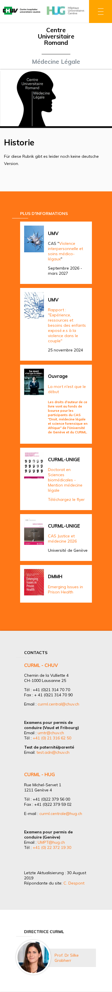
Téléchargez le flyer (66, 499)
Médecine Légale (56, 61)
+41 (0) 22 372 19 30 (52, 847)
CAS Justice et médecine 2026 (62, 538)
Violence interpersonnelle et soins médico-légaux (65, 251)
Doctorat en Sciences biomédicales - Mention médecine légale (65, 480)
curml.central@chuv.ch (58, 704)
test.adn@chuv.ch (52, 752)
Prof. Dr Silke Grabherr (67, 958)
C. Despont (73, 883)
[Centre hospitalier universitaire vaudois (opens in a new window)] (21, 15)
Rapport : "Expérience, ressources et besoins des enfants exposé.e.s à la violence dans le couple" (67, 325)
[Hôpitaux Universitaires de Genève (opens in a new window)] (65, 15)
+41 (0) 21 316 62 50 (52, 738)
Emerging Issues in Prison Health (65, 589)
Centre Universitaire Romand (56, 36)
